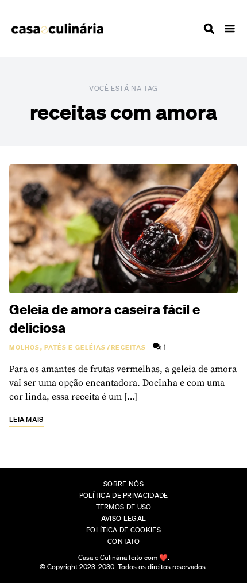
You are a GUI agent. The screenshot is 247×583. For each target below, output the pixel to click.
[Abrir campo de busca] (209, 28)
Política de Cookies (123, 530)
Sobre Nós (123, 484)
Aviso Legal (123, 518)
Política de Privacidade (123, 495)
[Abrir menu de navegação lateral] (230, 28)
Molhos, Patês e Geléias (57, 347)
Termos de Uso (124, 507)
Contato (123, 541)
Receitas (128, 347)
